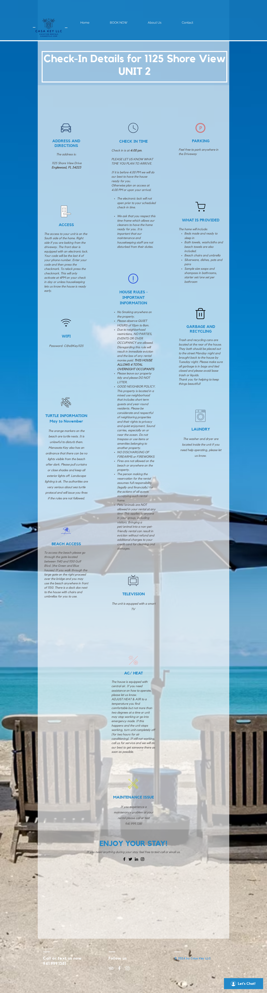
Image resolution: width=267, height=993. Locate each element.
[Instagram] (142, 859)
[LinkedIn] (136, 859)
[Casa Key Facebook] (119, 968)
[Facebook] (124, 859)
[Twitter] (130, 859)
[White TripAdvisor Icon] (111, 968)
